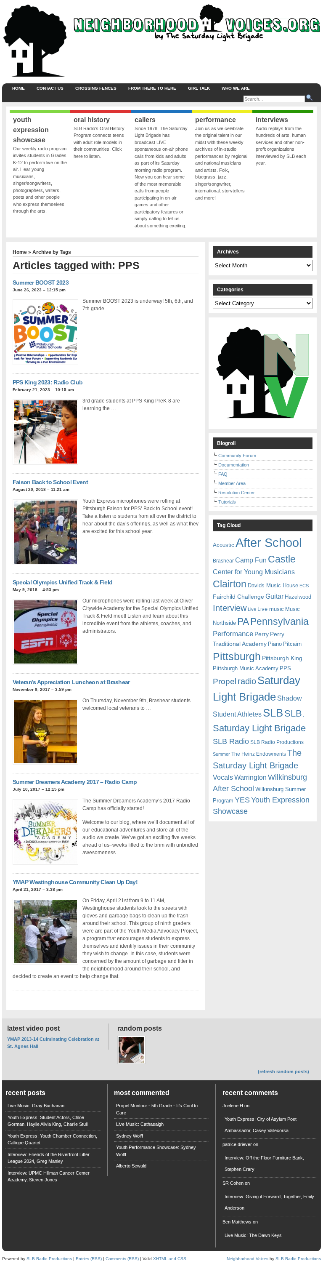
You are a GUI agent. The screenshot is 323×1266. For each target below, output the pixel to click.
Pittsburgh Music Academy (245, 668)
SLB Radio (231, 741)
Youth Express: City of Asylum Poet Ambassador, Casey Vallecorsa (261, 1125)
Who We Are (236, 88)
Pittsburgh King (282, 658)
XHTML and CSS (169, 1258)
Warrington (250, 777)
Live (252, 609)
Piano (275, 644)
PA (243, 621)
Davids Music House (273, 585)
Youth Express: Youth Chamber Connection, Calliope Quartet (52, 1139)
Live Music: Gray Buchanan (36, 1105)
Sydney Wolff (129, 1135)
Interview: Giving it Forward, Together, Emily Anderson (269, 1202)
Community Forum (237, 455)
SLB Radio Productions (277, 742)
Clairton (229, 583)
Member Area (232, 483)
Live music (270, 609)
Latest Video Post (33, 1028)
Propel (224, 681)
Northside (224, 623)
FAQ (223, 474)
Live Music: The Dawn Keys (253, 1235)
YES (242, 800)
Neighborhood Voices (247, 1258)
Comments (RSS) (122, 1258)
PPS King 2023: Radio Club (48, 382)
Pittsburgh (237, 656)
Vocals (223, 777)
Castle (282, 559)
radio (247, 681)
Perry (261, 634)
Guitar (274, 596)
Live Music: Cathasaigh (140, 1124)
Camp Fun (251, 560)
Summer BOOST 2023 (41, 282)
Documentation (233, 464)
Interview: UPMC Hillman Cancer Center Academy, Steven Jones (49, 1176)
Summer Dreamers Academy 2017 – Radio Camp (75, 781)
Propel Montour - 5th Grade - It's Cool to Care (157, 1109)
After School (269, 542)
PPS (285, 668)
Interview (229, 608)
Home (18, 88)
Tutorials (227, 501)
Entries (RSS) (89, 1258)
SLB (273, 713)
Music (292, 609)
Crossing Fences (95, 88)
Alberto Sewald (131, 1165)
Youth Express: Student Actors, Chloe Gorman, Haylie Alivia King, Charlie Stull (47, 1121)
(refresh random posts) (283, 1071)
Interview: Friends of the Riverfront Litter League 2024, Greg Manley (49, 1158)
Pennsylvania (279, 621)
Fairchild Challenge (238, 596)
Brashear (223, 561)
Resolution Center (236, 492)
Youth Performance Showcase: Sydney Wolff (156, 1151)
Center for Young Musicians (254, 572)
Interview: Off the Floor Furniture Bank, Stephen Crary (264, 1163)
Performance (233, 634)
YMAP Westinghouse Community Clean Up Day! (75, 882)
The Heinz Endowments (258, 754)
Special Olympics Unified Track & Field (62, 582)
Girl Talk (199, 88)
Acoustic (223, 545)
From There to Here (152, 88)
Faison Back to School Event (50, 482)
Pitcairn (292, 644)
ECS (304, 585)
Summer (221, 754)
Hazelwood (298, 597)
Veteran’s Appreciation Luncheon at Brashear (71, 682)
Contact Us (50, 88)
